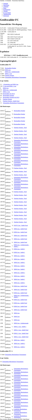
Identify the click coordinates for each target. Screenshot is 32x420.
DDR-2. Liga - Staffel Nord (21, 330)
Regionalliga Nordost (10, 68)
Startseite (5, 3)
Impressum (6, 15)
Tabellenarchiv (7, 14)
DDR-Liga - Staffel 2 (19, 343)
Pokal (4, 8)
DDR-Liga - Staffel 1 (19, 249)
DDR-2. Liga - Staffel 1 (20, 326)
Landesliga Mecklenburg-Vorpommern (20, 410)
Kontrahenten (6, 9)
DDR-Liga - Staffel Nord (20, 229)
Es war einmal (7, 12)
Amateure (5, 6)
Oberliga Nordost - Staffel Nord (11, 101)
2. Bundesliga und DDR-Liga (10, 84)
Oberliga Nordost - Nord (20, 127)
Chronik (5, 11)
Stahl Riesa (6, 5)
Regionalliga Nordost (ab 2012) (11, 97)
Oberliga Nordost (9, 75)
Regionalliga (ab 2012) (9, 93)
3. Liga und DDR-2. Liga (9, 86)
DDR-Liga (8, 70)
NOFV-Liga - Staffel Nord (21, 225)
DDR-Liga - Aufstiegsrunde (12, 71)
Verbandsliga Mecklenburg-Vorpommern (15, 77)
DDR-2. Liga (8, 73)
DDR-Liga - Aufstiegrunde (10, 90)
